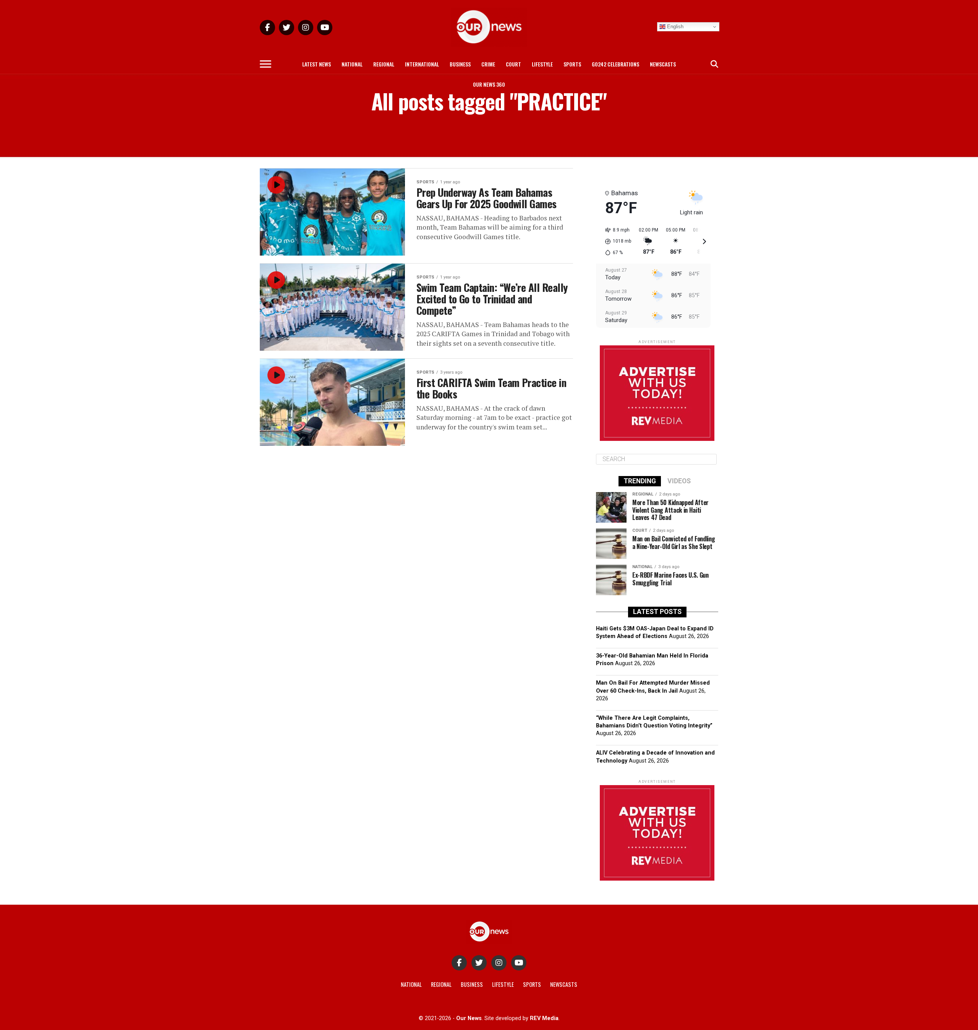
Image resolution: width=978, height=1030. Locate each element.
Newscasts (663, 64)
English (674, 26)
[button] (615, 241)
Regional (383, 64)
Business (460, 64)
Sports (572, 64)
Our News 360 (489, 84)
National (352, 64)
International (422, 64)
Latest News (316, 64)
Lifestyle (542, 64)
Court (513, 64)
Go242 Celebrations (615, 64)
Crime (488, 64)
